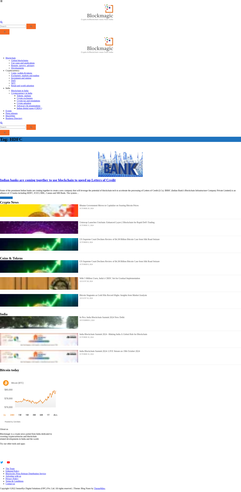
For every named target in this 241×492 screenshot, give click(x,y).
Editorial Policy (12, 471)
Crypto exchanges (25, 98)
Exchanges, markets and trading (25, 75)
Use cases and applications (23, 63)
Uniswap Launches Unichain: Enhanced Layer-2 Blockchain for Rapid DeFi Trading (117, 222)
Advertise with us (13, 476)
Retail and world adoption (22, 85)
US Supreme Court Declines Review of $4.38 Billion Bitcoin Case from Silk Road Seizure (119, 239)
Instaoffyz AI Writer (9, 451)
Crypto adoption (24, 103)
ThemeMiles (99, 488)
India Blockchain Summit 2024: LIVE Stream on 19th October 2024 (109, 351)
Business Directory (14, 118)
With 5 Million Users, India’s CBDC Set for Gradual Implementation (109, 278)
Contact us (10, 483)
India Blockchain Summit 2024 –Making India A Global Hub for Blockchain (113, 334)
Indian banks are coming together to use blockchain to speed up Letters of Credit (58, 180)
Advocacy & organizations (28, 106)
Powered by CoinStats (13, 422)
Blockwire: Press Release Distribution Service (26, 473)
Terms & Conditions (14, 481)
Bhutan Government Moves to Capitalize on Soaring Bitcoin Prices (109, 205)
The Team (10, 468)
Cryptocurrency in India (21, 93)
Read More (5, 198)
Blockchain (11, 58)
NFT (13, 83)
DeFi (13, 80)
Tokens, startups (24, 96)
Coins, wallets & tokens (21, 73)
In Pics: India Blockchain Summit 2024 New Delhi (101, 317)
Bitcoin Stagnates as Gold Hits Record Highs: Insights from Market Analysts (113, 295)
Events (9, 111)
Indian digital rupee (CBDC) (29, 108)
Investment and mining (21, 78)
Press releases (12, 113)
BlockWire (10, 116)
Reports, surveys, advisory (22, 65)
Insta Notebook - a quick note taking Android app (22, 453)
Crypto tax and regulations (28, 101)
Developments (17, 68)
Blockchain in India (19, 90)
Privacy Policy (12, 478)
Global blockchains (19, 60)
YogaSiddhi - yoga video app (13, 456)
